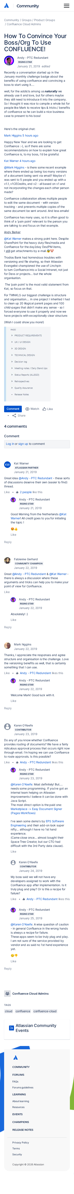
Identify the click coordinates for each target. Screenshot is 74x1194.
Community (28, 6)
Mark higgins (22, 644)
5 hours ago (30, 135)
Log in (10, 443)
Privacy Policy (20, 1142)
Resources (18, 1107)
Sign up (23, 443)
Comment (13, 408)
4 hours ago (27, 161)
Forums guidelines (22, 1087)
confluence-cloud (45, 1011)
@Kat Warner (12, 238)
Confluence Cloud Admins (24, 24)
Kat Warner (11, 161)
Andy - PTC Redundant (32, 57)
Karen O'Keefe (23, 725)
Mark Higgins (13, 135)
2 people (25, 492)
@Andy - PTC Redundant (35, 478)
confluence (23, 1011)
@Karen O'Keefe (21, 784)
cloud (8, 1011)
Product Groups (44, 20)
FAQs (15, 1081)
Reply (8, 542)
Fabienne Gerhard (26, 559)
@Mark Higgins (14, 167)
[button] (27, 364)
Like (7, 492)
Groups (26, 20)
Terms (16, 1148)
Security (17, 1154)
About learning (20, 1101)
